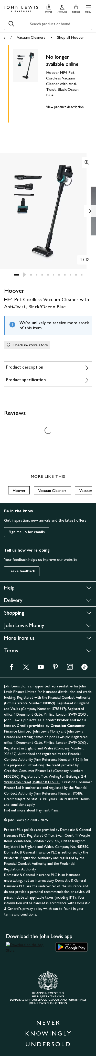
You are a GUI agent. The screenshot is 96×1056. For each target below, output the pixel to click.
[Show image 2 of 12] (90, 211)
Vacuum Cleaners (31, 37)
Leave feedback (21, 571)
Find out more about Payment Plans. (31, 810)
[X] (26, 668)
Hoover (19, 490)
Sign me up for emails (26, 532)
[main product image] (29, 82)
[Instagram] (70, 668)
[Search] (11, 24)
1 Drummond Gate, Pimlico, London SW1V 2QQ (50, 714)
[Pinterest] (55, 668)
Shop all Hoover (70, 37)
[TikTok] (84, 668)
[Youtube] (41, 668)
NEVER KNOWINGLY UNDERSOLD (48, 1033)
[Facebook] (11, 668)
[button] (88, 8)
